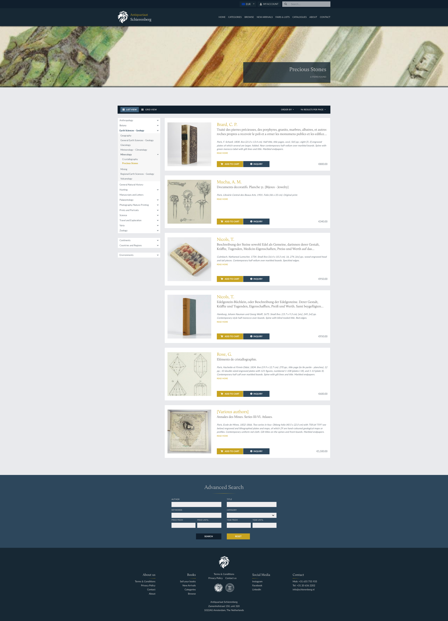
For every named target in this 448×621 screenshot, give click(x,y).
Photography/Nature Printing (134, 204)
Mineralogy (126, 154)
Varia (122, 225)
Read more (222, 152)
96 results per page (312, 109)
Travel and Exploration (130, 220)
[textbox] (248, 4)
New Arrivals (265, 17)
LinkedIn (256, 589)
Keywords (177, 509)
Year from (232, 519)
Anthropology (126, 120)
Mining (123, 169)
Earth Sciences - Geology (132, 130)
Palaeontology (127, 199)
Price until (203, 519)
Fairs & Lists (282, 17)
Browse (249, 17)
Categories (235, 17)
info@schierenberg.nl (303, 589)
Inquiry (257, 164)
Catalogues (299, 17)
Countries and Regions (131, 245)
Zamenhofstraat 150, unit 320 (224, 606)
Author (176, 499)
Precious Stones (130, 163)
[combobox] (248, 4)
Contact (325, 17)
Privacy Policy (148, 585)
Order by (286, 109)
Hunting (124, 189)
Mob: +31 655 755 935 (305, 581)
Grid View (151, 109)
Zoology (124, 230)
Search (208, 536)
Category (232, 509)
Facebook (257, 585)
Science (123, 215)
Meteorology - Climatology (133, 149)
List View (131, 109)
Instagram (257, 581)
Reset (238, 536)
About (313, 17)
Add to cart (231, 164)
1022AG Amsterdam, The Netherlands (224, 610)
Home (222, 17)
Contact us (231, 578)
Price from (177, 519)
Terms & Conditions (145, 581)
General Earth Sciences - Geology (137, 140)
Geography (125, 135)
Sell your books (188, 581)
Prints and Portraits (129, 210)
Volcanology (126, 178)
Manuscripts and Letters (132, 194)
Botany (123, 125)
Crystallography (130, 159)
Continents (125, 240)
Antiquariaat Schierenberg (224, 602)
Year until (258, 519)
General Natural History (131, 184)
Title (229, 499)
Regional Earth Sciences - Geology (137, 173)
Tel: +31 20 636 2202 (304, 585)
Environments (127, 255)
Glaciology (125, 145)
